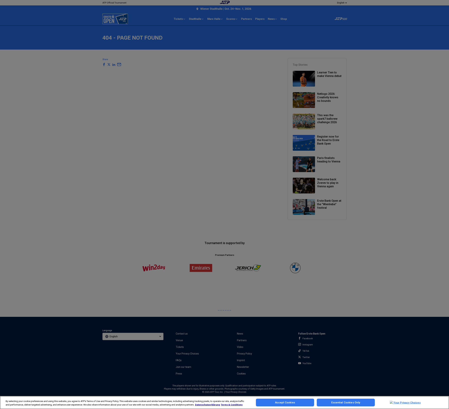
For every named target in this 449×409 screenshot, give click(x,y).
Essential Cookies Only (345, 402)
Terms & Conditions (232, 404)
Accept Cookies (285, 402)
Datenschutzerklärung (207, 404)
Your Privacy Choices (407, 402)
